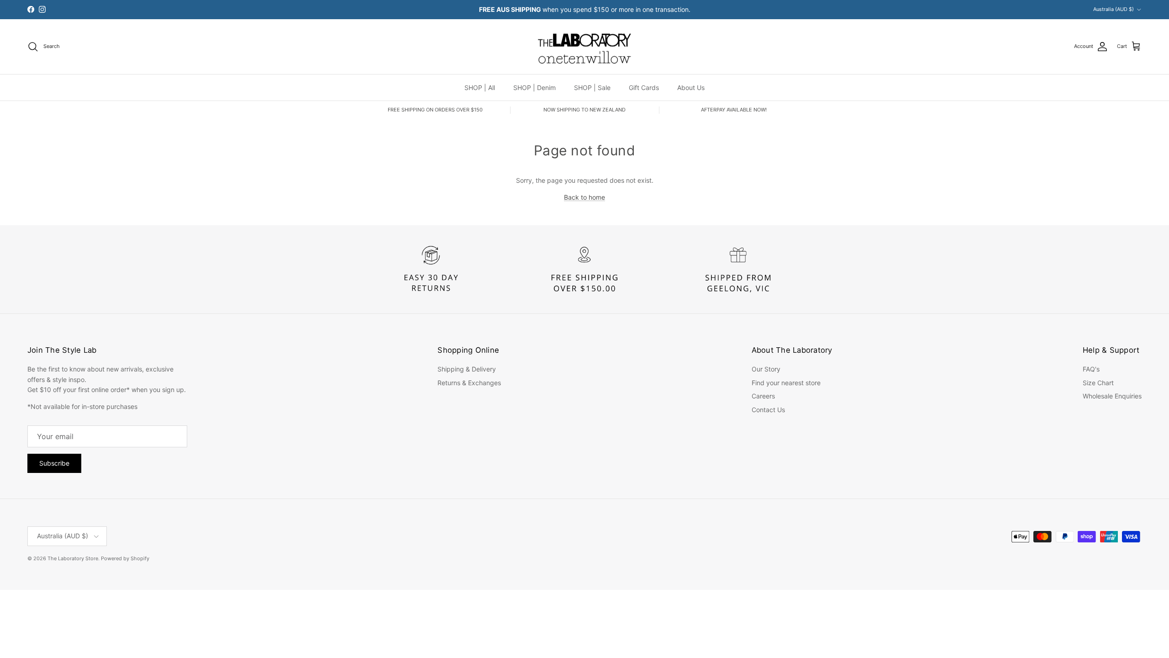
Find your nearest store (786, 383)
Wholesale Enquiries (1112, 396)
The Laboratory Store (72, 558)
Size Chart (1098, 383)
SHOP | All (479, 87)
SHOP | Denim (534, 87)
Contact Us (768, 410)
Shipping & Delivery (466, 369)
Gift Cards (644, 87)
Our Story (766, 369)
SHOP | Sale (592, 87)
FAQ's (1091, 369)
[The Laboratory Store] (584, 46)
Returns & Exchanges (469, 383)
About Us (691, 87)
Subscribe (54, 463)
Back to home (584, 197)
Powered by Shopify (125, 558)
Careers (763, 396)
